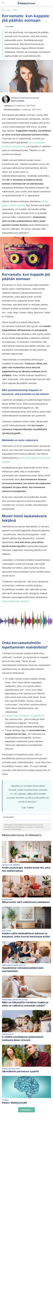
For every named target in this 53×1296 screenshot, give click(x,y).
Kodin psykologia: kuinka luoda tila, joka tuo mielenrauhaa (26, 869)
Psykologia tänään (10, 865)
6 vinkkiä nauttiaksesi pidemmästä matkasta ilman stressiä (22, 1038)
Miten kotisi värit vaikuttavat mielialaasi (26, 902)
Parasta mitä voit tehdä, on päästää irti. (25, 715)
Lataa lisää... (26, 1110)
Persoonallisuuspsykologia (14, 1000)
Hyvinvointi (7, 899)
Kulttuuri (6, 931)
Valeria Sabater (18, 101)
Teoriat (5, 1100)
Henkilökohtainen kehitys (14, 965)
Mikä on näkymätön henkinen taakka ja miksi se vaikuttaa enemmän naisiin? (25, 1004)
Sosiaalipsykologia (11, 1069)
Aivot (15, 10)
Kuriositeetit (8, 1034)
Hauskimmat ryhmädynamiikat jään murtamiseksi (23, 969)
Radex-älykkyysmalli (14, 1102)
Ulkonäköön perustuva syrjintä (20, 1071)
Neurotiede (6, 10)
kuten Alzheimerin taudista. (15, 601)
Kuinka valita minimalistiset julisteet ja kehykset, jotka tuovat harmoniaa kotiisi (26, 935)
